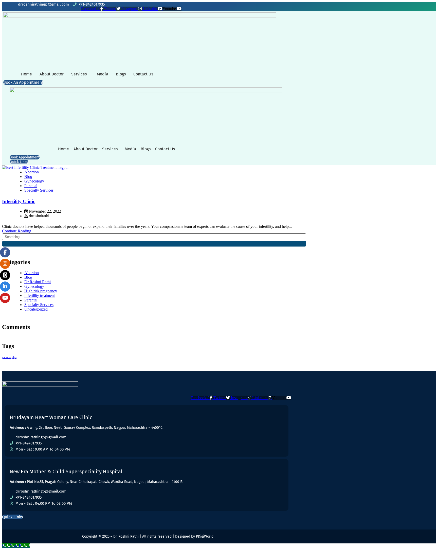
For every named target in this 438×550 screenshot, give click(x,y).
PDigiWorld (204, 536)
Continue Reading (16, 231)
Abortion (31, 172)
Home (26, 74)
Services (79, 74)
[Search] (154, 244)
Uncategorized (36, 309)
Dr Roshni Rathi (37, 282)
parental (6, 357)
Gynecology (34, 181)
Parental (30, 186)
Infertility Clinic (18, 201)
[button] (80, 74)
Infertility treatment (39, 295)
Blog (28, 176)
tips (14, 357)
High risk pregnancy (40, 291)
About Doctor (52, 74)
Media (102, 74)
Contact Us (143, 74)
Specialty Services (38, 190)
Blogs (121, 74)
